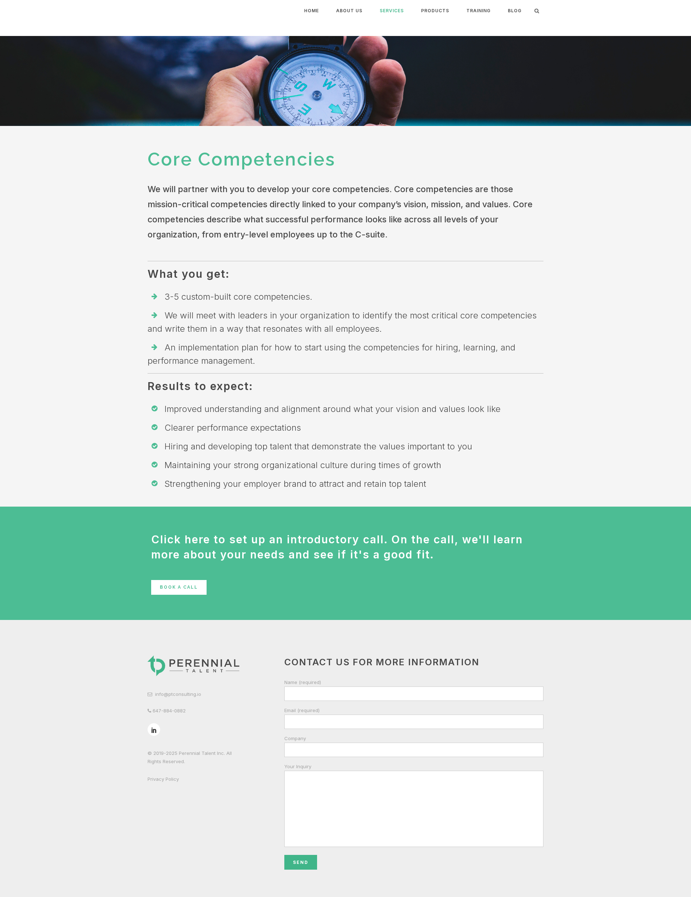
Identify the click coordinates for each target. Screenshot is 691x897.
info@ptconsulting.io (178, 694)
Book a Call (179, 587)
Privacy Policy (163, 779)
